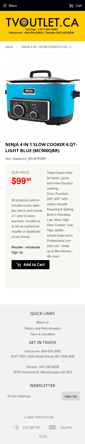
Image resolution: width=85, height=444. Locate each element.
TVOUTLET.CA (43, 417)
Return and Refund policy (43, 328)
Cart (78, 5)
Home (9, 47)
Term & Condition (42, 334)
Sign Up (71, 396)
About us (42, 322)
